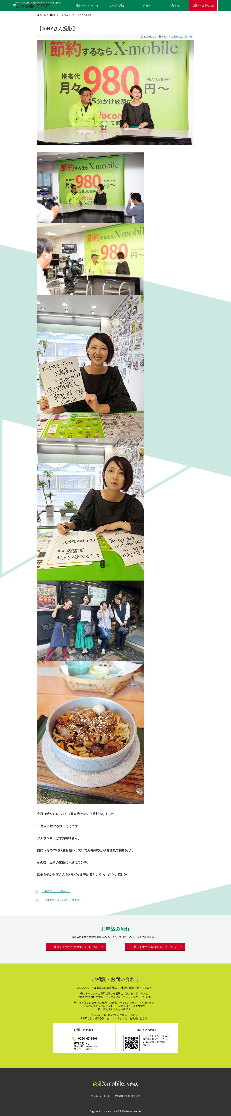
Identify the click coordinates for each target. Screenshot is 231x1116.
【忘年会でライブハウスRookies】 (62, 900)
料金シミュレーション (88, 5)
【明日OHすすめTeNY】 (56, 891)
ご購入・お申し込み (203, 5)
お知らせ (174, 5)
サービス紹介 (116, 5)
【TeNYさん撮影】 (83, 15)
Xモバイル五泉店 (171, 36)
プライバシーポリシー (101, 1096)
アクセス (146, 5)
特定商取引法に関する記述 (127, 1096)
